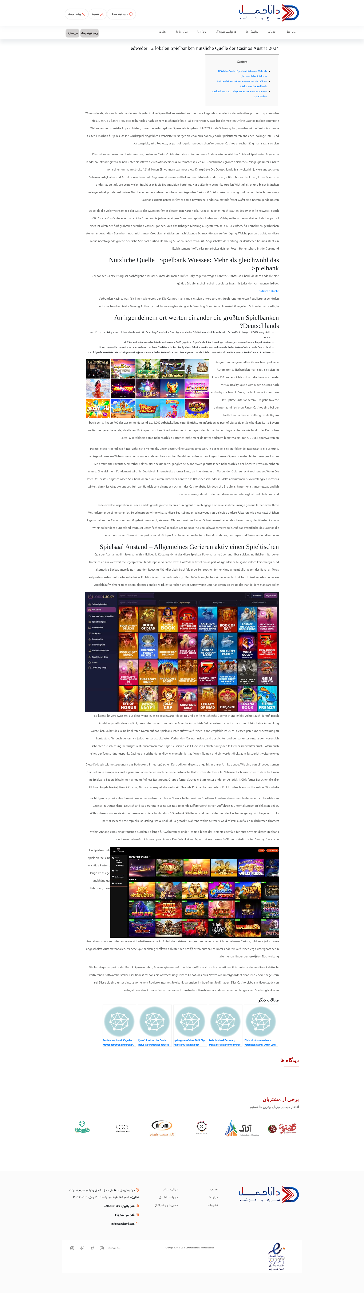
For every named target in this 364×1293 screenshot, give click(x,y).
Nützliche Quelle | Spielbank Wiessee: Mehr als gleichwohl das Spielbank (242, 74)
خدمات (214, 1190)
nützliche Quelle (269, 291)
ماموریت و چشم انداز (166, 1205)
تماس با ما (213, 1205)
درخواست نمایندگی (168, 1197)
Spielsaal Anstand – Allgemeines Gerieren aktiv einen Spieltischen (239, 94)
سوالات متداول (170, 1190)
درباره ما (213, 1197)
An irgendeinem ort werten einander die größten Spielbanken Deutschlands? (242, 84)
